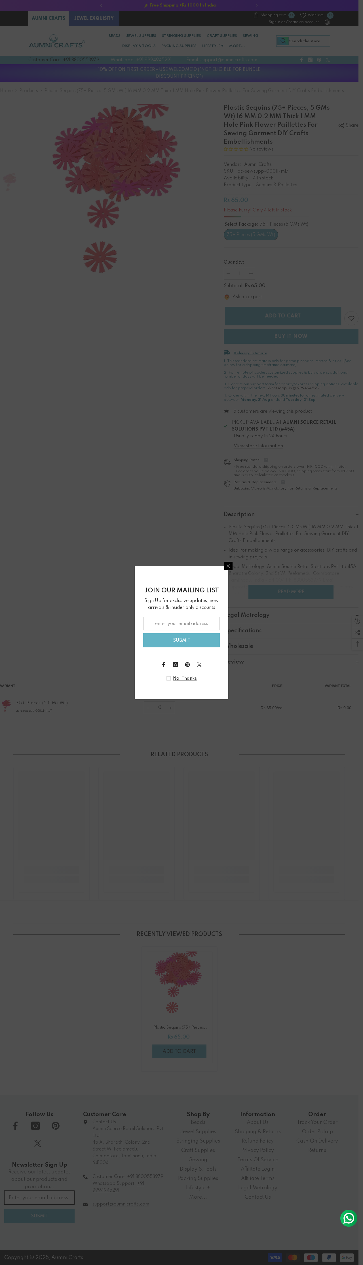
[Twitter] (199, 665)
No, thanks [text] (185, 678)
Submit (181, 640)
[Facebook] (164, 665)
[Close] (228, 566)
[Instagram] (176, 665)
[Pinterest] (187, 665)
